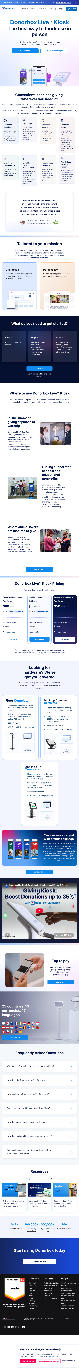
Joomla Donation (67, 1306)
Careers (32, 1291)
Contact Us (33, 1283)
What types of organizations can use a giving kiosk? (30, 1066)
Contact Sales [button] (39, 872)
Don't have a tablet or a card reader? (39, 375)
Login (61, 9)
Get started (39, 368)
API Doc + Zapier (67, 1308)
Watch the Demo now (63, 2)
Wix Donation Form (68, 1293)
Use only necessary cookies (49, 1361)
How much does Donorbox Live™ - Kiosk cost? (28, 1094)
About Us (32, 1286)
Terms (31, 1296)
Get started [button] (25, 51)
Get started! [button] (39, 569)
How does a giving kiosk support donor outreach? (29, 1136)
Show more (53, 1356)
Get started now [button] (39, 1262)
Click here (17, 652)
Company (52, 9)
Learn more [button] (60, 982)
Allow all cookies (28, 1361)
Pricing (33, 9)
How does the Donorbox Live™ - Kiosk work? (27, 1080)
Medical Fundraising (51, 1286)
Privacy (31, 1298)
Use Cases (48, 1279)
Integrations (66, 1279)
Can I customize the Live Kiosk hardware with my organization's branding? (29, 1151)
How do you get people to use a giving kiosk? (27, 1122)
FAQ (30, 1293)
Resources (42, 9)
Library (31, 1308)
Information (34, 1279)
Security (32, 1301)
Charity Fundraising (51, 1298)
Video (51, 1179)
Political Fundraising (51, 1283)
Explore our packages (54, 51)
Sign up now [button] (71, 9)
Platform (25, 9)
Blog (28, 1179)
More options (67, 1361)
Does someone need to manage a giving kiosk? (28, 1108)
